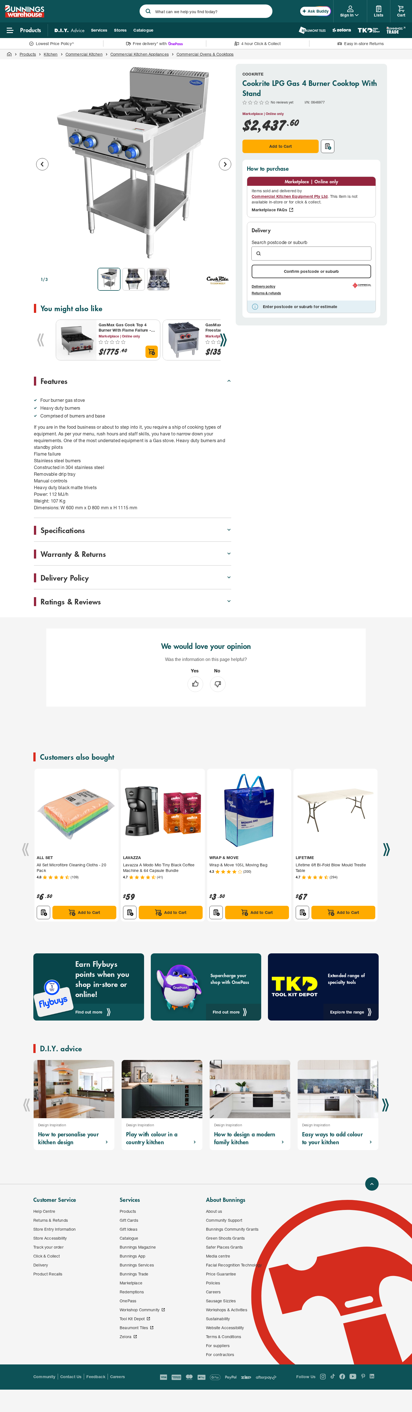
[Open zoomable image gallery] (224, 255)
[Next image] (225, 164)
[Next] (223, 340)
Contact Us (71, 1376)
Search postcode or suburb (279, 242)
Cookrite (252, 74)
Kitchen (50, 54)
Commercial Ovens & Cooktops (205, 54)
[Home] (9, 54)
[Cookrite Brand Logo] (218, 279)
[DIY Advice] (69, 30)
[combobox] (206, 11)
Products (28, 54)
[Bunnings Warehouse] (24, 15)
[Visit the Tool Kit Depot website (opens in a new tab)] (369, 30)
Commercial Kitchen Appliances (139, 54)
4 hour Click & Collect (261, 43)
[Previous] (40, 340)
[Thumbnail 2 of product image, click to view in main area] (133, 279)
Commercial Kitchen (84, 54)
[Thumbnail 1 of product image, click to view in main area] (109, 279)
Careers (117, 1376)
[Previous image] (42, 164)
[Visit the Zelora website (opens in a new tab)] (341, 30)
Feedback (95, 1376)
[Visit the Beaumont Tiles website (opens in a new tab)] (312, 30)
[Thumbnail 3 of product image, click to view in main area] (158, 279)
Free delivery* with (149, 43)
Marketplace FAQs (269, 209)
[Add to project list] (327, 146)
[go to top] (372, 1184)
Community (44, 1376)
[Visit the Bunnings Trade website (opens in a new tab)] (395, 30)
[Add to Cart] (151, 352)
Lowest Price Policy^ (55, 43)
